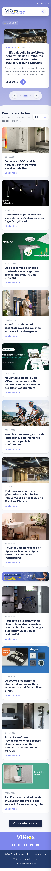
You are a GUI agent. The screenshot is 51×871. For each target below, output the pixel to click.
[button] (20, 96)
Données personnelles (25, 863)
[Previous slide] (14, 96)
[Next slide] (36, 96)
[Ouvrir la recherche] (43, 11)
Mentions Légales (28, 859)
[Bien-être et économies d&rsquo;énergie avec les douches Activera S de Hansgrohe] (25, 315)
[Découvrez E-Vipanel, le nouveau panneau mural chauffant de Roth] (25, 152)
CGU (15, 859)
